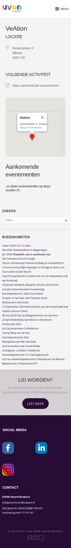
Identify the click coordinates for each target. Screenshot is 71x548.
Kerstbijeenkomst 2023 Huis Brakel (22, 293)
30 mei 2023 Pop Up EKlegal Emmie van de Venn (30, 315)
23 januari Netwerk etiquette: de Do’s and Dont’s (30, 284)
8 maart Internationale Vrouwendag (23, 289)
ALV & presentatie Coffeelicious (20, 328)
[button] (32, 137)
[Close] (42, 117)
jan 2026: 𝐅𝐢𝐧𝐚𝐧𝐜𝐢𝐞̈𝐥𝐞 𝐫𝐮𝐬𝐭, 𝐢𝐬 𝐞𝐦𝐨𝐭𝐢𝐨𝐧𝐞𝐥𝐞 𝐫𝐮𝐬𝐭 (26, 254)
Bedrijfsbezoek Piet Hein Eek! (19, 341)
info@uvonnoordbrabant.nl (18, 502)
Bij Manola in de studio (15, 302)
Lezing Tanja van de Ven (16, 333)
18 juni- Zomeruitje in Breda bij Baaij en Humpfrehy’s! (33, 263)
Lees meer (35, 404)
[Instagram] (41, 537)
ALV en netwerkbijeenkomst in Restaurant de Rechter (33, 359)
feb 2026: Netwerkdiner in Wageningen (24, 250)
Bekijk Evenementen (30, 127)
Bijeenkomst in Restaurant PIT (19, 363)
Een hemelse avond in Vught (19, 258)
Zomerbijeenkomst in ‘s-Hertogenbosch (25, 354)
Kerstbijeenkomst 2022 (15, 337)
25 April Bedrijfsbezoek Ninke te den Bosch (27, 319)
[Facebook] (30, 537)
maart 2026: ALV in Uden (16, 245)
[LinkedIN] (35, 537)
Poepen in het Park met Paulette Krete (24, 298)
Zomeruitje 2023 (11, 324)
